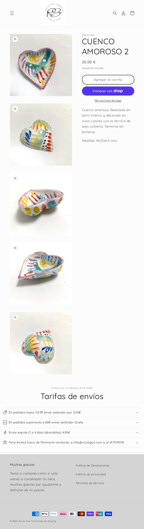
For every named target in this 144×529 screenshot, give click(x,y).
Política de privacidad (91, 474)
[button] (12, 13)
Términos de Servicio (90, 483)
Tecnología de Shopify (43, 521)
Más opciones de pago (108, 100)
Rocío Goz (24, 521)
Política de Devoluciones (92, 465)
